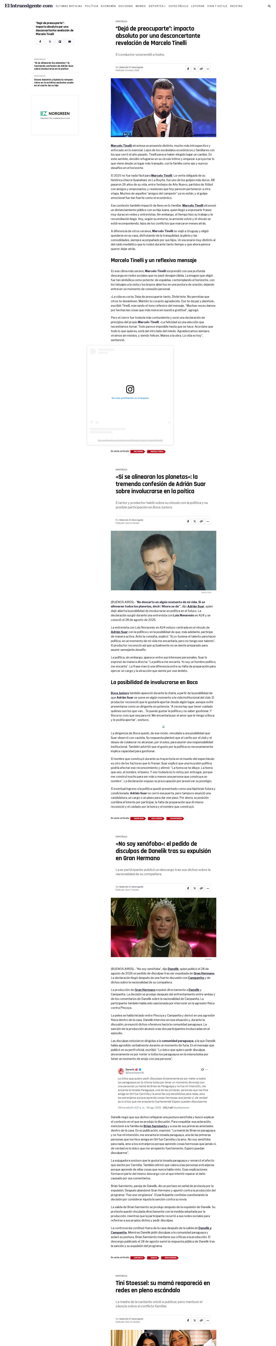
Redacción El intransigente (131, 67)
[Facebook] (40, 41)
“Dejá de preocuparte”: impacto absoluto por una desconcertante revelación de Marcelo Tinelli (54, 28)
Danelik (154, 1258)
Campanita (138, 1258)
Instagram (138, 451)
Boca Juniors (120, 693)
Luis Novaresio (176, 818)
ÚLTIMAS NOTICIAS (69, 6)
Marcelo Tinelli (121, 145)
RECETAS (236, 6)
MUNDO (141, 6)
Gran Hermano (145, 990)
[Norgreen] (55, 115)
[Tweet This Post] (194, 69)
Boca (192, 682)
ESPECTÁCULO (178, 6)
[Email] (69, 41)
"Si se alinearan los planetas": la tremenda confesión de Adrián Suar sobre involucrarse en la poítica (53, 66)
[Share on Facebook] (188, 69)
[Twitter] (50, 41)
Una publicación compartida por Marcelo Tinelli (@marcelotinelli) (130, 440)
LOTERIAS (198, 6)
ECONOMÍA (108, 6)
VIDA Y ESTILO (217, 6)
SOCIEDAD (126, 6)
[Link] (201, 69)
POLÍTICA (91, 6)
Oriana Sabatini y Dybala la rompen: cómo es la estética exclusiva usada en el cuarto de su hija (53, 82)
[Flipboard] (60, 41)
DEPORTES (156, 6)
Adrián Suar (139, 818)
